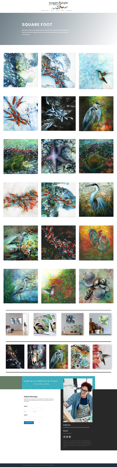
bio (53, 10)
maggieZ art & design (48, 465)
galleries (45, 10)
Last (35, 411)
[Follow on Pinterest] (67, 437)
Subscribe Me (29, 422)
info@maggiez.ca (67, 433)
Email (26, 415)
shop (57, 10)
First (25, 411)
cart (62, 10)
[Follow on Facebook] (64, 437)
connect (69, 10)
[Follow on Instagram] (70, 437)
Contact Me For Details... (42, 384)
